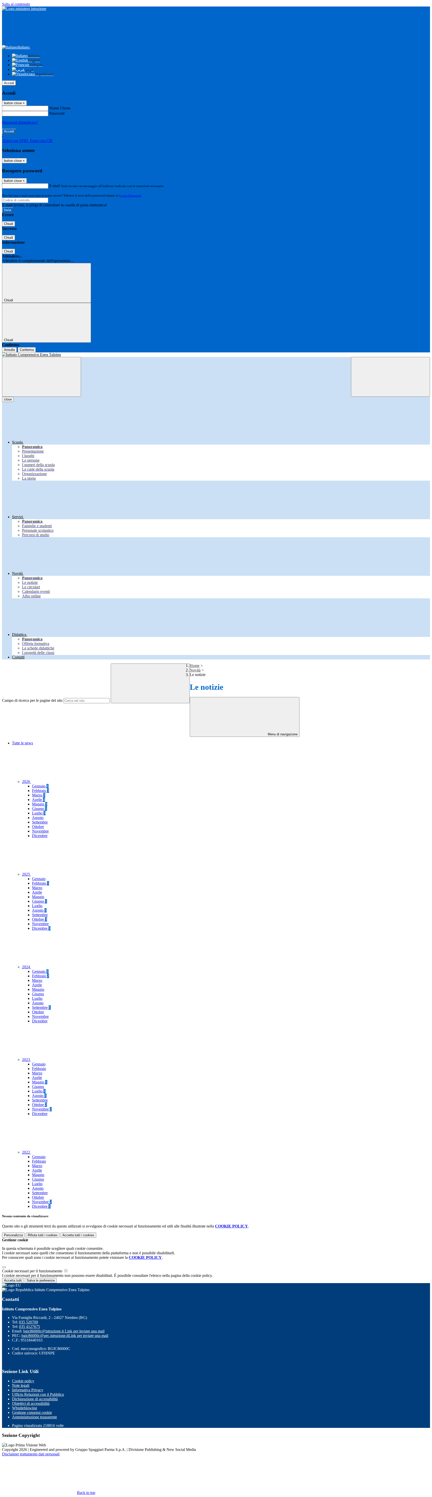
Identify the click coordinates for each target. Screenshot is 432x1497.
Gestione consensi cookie (32, 1412)
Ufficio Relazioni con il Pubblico (38, 1394)
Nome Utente (59, 108)
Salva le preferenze (41, 1280)
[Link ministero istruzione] (24, 9)
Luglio (39, 813)
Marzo (38, 795)
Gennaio (40, 786)
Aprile (38, 799)
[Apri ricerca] (390, 377)
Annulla (9, 350)
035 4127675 (29, 1326)
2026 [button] (26, 781)
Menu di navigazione (282, 734)
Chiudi (8, 224)
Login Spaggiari (130, 195)
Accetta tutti (78, 1235)
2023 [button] (26, 1059)
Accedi (9, 83)
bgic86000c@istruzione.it (63, 1331)
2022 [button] (26, 1152)
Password (56, 113)
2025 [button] (26, 874)
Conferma (27, 350)
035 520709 (28, 1322)
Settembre (40, 822)
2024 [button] (26, 967)
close (8, 399)
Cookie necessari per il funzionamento (32, 1271)
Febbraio (40, 790)
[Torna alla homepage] (216, 354)
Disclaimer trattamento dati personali (31, 1454)
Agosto (38, 817)
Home (195, 665)
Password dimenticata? (20, 122)
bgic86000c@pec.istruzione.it (65, 1335)
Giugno (39, 808)
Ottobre (38, 827)
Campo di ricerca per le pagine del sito (32, 700)
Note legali (20, 1385)
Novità (195, 670)
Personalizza (13, 1235)
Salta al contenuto (16, 4)
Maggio (39, 804)
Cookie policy (23, 1381)
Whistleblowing (24, 1408)
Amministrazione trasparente (34, 1417)
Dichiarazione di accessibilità (35, 1399)
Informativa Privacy (27, 1390)
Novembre (40, 831)
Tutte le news (22, 743)
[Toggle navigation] (41, 377)
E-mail (54, 186)
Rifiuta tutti (43, 1235)
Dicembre (40, 836)
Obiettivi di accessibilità (31, 1403)
